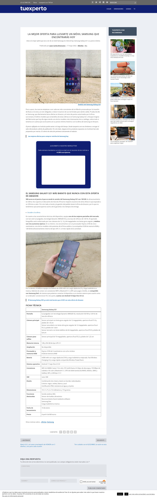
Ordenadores (118, 9)
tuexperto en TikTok (46, 3)
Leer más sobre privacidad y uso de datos (142, 494)
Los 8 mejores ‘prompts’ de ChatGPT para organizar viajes (121, 142)
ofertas (43, 422)
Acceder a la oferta (33, 212)
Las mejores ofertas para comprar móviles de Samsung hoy (48, 136)
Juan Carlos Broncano (57, 46)
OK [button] (126, 494)
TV (134, 9)
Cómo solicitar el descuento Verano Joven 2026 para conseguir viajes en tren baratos (121, 99)
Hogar (109, 9)
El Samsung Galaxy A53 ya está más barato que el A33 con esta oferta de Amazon (55, 300)
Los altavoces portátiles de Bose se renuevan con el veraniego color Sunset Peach (121, 77)
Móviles (80, 46)
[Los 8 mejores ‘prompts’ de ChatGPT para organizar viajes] (122, 134)
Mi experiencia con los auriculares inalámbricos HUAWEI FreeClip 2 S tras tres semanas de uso (122, 55)
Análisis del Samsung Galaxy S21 (89, 105)
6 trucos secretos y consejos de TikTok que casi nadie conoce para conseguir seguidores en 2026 (122, 121)
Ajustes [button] (120, 494)
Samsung (50, 422)
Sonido (128, 9)
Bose (35, 3)
